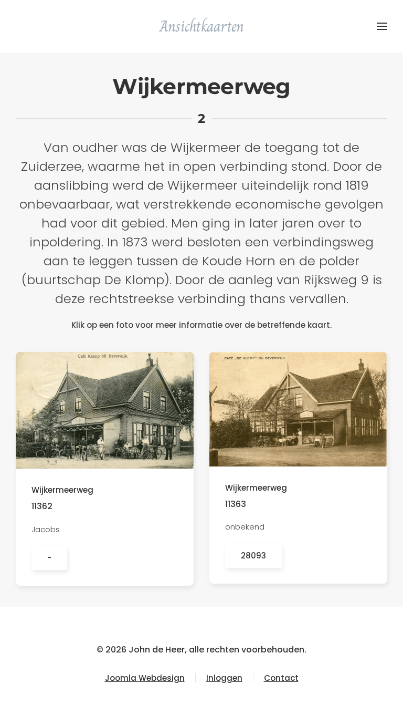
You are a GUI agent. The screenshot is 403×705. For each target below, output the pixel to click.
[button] (382, 26)
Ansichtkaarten (202, 26)
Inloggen (224, 677)
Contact (281, 677)
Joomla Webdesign (145, 677)
